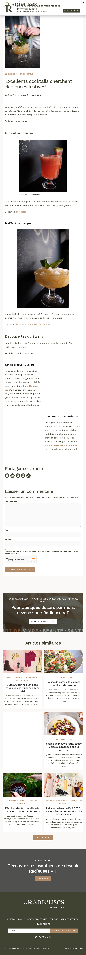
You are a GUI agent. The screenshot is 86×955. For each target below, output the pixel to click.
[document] (43, 477)
